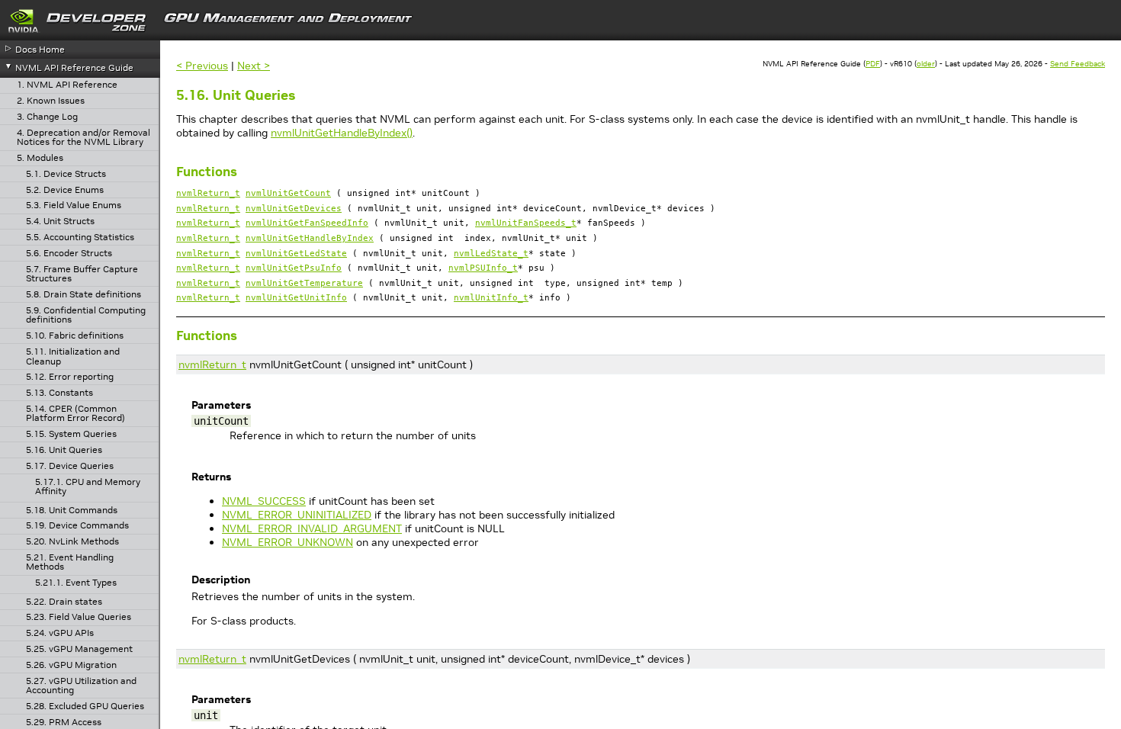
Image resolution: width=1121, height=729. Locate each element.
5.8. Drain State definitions (83, 295)
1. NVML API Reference (67, 85)
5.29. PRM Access (63, 722)
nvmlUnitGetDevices (294, 209)
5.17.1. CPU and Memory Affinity (87, 486)
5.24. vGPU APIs (60, 633)
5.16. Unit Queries (64, 450)
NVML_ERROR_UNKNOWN (287, 542)
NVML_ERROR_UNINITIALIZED (296, 515)
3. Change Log (47, 117)
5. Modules (40, 158)
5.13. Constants (59, 393)
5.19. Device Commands (77, 526)
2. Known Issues (51, 101)
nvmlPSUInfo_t (483, 268)
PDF (873, 64)
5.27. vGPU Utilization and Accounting (81, 685)
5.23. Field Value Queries (78, 617)
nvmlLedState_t (491, 254)
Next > (253, 65)
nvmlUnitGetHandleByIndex (310, 238)
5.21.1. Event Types (76, 583)
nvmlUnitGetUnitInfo (296, 298)
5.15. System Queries (71, 434)
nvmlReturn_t (208, 193)
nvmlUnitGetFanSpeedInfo (307, 223)
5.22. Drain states (64, 602)
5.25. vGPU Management (79, 649)
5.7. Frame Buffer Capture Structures (82, 274)
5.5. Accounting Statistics (80, 237)
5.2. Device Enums (65, 190)
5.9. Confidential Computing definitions (86, 315)
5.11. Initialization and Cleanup (73, 356)
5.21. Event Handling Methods (70, 562)
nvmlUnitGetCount (288, 193)
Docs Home (40, 49)
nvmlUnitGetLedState (296, 254)
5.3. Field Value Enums (73, 205)
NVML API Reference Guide (74, 67)
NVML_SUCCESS (264, 501)
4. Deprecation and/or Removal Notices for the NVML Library (83, 137)
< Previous (202, 65)
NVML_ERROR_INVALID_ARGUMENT (312, 528)
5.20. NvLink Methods (72, 542)
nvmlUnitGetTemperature (304, 283)
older (926, 64)
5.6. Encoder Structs (69, 254)
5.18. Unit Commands (71, 510)
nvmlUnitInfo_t (491, 298)
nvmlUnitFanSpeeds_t (526, 223)
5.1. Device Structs (66, 174)
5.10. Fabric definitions (75, 336)
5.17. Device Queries (70, 466)
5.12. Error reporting (70, 377)
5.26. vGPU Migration (71, 665)
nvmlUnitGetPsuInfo (294, 268)
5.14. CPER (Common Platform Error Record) (75, 413)
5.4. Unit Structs (60, 221)
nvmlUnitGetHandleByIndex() (342, 133)
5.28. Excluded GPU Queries (85, 706)
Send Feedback (1077, 64)
